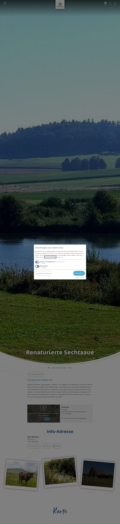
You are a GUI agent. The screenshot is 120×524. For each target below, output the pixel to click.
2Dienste (43, 267)
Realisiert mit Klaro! (80, 277)
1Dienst (42, 263)
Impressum (60, 257)
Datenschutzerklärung (50, 257)
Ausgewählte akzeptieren (43, 273)
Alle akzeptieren (79, 273)
